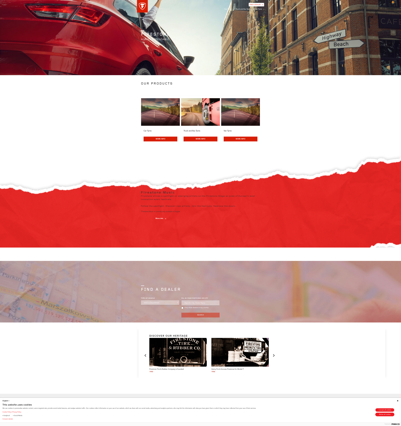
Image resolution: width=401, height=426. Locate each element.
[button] (142, 6)
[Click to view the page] (160, 112)
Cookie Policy (7, 412)
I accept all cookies (385, 410)
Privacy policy (20, 419)
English (5, 401)
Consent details (8, 419)
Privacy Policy (16, 412)
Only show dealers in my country (196, 307)
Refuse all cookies (385, 414)
